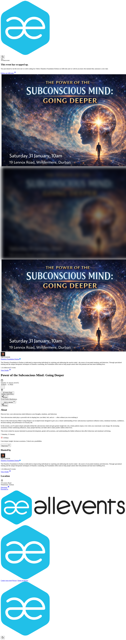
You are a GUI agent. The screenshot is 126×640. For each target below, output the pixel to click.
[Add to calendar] (3, 387)
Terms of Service (23, 580)
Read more (5, 446)
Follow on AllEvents (7, 73)
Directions (4, 487)
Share (5, 397)
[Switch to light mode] (3, 57)
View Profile (5, 370)
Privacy (14, 580)
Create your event (6, 580)
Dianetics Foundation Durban (10, 359)
